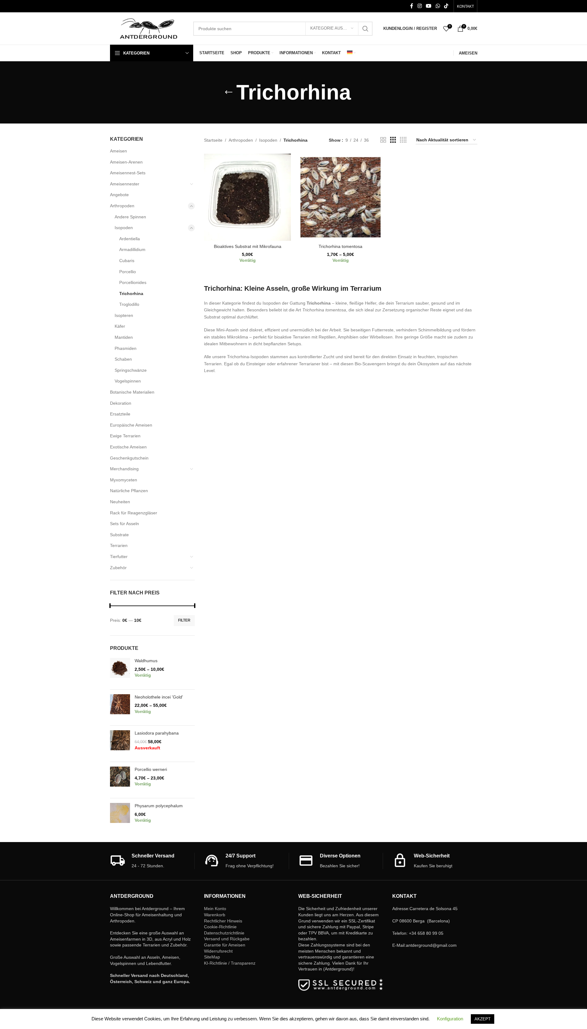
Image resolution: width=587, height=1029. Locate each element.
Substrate (119, 534)
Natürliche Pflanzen (129, 490)
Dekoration (120, 403)
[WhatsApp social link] (438, 6)
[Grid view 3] (393, 140)
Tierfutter (119, 556)
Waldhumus (146, 660)
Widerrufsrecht (218, 951)
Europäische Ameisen (131, 425)
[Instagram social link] (419, 6)
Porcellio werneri (151, 769)
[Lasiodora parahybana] (120, 743)
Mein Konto (215, 908)
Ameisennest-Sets (127, 172)
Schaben (123, 359)
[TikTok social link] (446, 6)
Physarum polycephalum (159, 805)
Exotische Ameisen (128, 446)
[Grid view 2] (383, 140)
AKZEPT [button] (483, 1019)
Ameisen (118, 150)
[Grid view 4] (403, 140)
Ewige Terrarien (125, 435)
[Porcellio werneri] (120, 780)
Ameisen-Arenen (126, 162)
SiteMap (212, 956)
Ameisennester (124, 183)
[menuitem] (351, 53)
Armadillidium (132, 249)
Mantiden (124, 337)
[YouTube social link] (429, 6)
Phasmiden (126, 348)
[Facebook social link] (411, 6)
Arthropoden (122, 205)
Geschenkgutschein (129, 458)
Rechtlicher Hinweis (223, 920)
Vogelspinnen (128, 381)
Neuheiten (120, 501)
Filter (184, 620)
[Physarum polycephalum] (120, 816)
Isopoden (124, 227)
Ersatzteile (120, 413)
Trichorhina (131, 293)
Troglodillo (129, 304)
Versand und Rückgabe (227, 938)
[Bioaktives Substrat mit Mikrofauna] (247, 197)
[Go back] (228, 92)
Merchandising (124, 468)
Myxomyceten (123, 479)
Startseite (213, 140)
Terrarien (119, 545)
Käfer (120, 326)
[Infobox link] (152, 861)
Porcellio (127, 271)
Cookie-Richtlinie (220, 926)
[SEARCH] (365, 29)
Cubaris (126, 260)
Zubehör (118, 567)
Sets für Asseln (124, 523)
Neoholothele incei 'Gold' (159, 697)
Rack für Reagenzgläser (133, 512)
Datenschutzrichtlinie (224, 932)
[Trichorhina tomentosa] (340, 197)
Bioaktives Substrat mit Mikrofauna (247, 246)
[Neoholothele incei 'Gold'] (120, 707)
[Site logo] (148, 28)
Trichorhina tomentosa (340, 246)
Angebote (119, 194)
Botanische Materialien (132, 392)
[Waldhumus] (120, 671)
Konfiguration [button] (450, 1018)
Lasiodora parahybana (157, 733)
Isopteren (124, 315)
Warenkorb (214, 914)
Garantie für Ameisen (224, 944)
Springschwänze (131, 370)
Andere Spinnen (130, 216)
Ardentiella (129, 238)
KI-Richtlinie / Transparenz (229, 963)
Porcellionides (132, 282)
